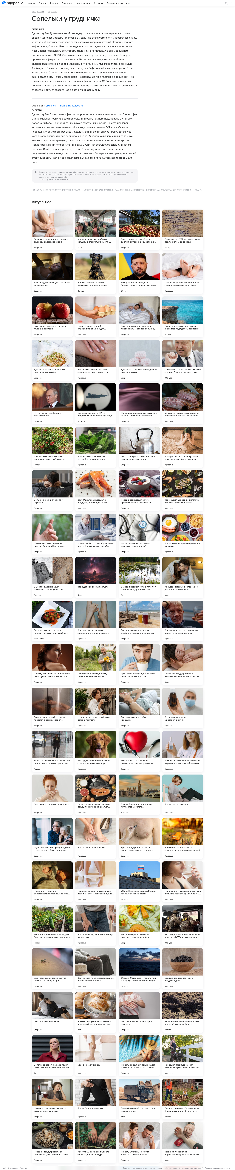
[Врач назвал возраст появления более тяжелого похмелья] (182, 621)
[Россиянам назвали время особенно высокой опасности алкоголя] (139, 621)
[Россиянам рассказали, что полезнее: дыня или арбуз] (139, 925)
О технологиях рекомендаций (191, 1168)
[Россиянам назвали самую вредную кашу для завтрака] (139, 490)
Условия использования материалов (147, 1168)
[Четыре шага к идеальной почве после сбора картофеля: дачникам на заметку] (182, 1012)
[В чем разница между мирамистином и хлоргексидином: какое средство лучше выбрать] (182, 708)
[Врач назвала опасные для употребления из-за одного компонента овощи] (95, 447)
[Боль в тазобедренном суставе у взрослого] (95, 925)
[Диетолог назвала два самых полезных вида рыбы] (52, 360)
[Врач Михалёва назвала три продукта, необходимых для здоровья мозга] (95, 490)
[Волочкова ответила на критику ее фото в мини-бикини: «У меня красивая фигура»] (52, 1055)
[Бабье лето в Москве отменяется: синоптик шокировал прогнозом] (52, 751)
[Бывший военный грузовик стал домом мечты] (139, 1099)
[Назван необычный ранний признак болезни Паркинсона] (52, 534)
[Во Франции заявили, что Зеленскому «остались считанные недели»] (139, 273)
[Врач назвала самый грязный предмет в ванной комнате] (52, 708)
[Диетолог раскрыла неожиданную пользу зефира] (139, 360)
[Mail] (4, 3)
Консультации (38, 11)
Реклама (23, 1168)
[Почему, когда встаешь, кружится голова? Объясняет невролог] (139, 403)
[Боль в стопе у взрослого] (95, 838)
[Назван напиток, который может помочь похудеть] (95, 708)
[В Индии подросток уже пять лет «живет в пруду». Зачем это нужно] (139, 577)
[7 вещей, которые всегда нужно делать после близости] (182, 577)
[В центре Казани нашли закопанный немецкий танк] (52, 577)
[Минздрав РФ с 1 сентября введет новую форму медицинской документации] (95, 534)
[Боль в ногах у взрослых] (95, 1055)
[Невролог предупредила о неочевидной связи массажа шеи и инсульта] (182, 664)
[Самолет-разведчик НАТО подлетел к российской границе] (95, 403)
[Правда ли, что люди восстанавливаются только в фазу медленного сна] (52, 881)
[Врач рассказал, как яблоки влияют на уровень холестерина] (139, 230)
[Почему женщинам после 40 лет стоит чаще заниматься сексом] (139, 1055)
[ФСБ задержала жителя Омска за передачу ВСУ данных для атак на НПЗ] (182, 925)
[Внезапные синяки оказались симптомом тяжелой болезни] (95, 360)
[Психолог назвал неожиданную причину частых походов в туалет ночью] (95, 881)
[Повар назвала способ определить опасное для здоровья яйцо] (95, 316)
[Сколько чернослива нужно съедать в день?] (182, 968)
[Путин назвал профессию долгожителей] (52, 403)
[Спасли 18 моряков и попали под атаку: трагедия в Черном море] (139, 968)
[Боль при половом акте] (52, 1012)
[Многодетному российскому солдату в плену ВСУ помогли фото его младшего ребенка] (95, 230)
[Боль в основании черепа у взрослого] (52, 490)
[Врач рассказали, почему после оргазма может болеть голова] (182, 447)
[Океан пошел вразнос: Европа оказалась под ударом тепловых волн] (182, 316)
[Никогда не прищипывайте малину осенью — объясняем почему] (52, 447)
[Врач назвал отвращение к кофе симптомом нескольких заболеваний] (139, 664)
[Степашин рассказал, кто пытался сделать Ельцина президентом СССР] (182, 360)
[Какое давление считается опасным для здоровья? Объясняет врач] (139, 534)
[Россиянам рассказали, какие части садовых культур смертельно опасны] (95, 1142)
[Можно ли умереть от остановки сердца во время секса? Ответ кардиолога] (182, 273)
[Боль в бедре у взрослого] (95, 1099)
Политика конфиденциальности (217, 1168)
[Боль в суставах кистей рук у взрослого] (139, 1012)
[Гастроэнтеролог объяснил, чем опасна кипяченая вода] (139, 447)
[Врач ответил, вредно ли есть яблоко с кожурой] (52, 316)
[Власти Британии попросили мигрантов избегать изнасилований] (139, 795)
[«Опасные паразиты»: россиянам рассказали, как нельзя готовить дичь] (182, 403)
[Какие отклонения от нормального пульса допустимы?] (182, 1142)
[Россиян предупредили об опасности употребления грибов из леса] (52, 1142)
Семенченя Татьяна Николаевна (63, 105)
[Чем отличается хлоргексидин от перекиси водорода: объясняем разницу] (182, 751)
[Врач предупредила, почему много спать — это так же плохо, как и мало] (139, 316)
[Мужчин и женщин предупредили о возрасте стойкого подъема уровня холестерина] (52, 838)
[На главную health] (14, 3)
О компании (13, 1168)
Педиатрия (52, 11)
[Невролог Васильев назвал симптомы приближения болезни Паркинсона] (182, 1055)
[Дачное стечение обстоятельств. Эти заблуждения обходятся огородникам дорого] (182, 1099)
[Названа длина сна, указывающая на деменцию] (52, 273)
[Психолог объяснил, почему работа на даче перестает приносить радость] (95, 664)
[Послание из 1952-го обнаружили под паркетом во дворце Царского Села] (182, 230)
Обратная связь (170, 1168)
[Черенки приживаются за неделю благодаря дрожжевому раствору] (52, 925)
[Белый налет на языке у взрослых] (52, 795)
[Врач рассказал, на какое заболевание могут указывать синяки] (95, 621)
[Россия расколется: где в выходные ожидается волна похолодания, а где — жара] (95, 273)
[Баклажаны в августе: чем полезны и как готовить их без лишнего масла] (52, 621)
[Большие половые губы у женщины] (139, 708)
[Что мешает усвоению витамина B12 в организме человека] (182, 490)
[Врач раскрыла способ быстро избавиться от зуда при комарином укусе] (52, 968)
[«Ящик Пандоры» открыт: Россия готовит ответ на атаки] (139, 881)
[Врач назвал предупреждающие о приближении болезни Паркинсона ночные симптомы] (95, 968)
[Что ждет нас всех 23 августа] (95, 577)
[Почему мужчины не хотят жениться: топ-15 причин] (139, 1142)
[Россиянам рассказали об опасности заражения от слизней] (182, 838)
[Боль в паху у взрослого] (182, 795)
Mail (4, 1168)
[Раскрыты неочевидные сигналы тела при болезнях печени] (52, 230)
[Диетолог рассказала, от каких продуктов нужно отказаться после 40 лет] (95, 795)
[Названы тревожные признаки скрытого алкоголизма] (52, 1099)
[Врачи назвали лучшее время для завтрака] (182, 534)
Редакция (127, 1168)
